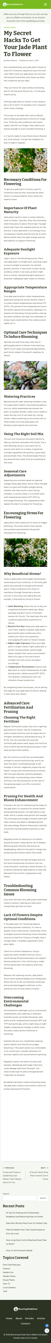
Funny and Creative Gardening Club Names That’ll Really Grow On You (12, 1175)
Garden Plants (9, 1276)
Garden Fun (8, 1272)
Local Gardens (9, 1287)
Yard (5, 1291)
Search (6, 1193)
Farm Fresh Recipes (12, 1264)
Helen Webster (11, 60)
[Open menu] (45, 4)
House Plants (10, 27)
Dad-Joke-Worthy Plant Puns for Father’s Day (26, 1223)
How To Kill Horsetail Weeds (19, 1250)
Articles (41, 1318)
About (19, 1318)
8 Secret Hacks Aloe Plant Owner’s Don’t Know (39, 1174)
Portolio (29, 1318)
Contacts (25, 1323)
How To (6, 1283)
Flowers (6, 1268)
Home (9, 1318)
